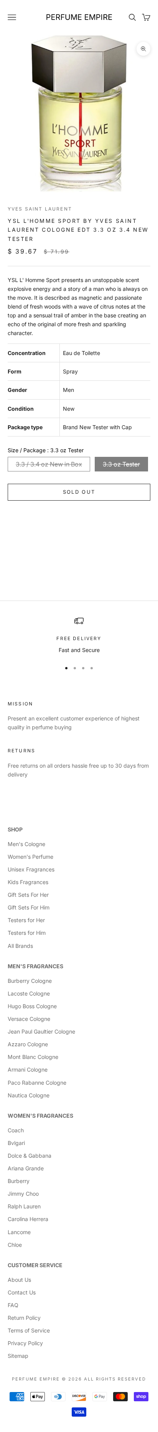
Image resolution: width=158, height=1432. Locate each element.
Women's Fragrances (40, 1115)
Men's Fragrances (35, 966)
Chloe (15, 1244)
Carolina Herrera (28, 1219)
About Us (19, 1279)
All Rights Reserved (115, 1379)
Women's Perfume (30, 856)
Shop (15, 829)
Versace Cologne (29, 1019)
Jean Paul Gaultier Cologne (41, 1031)
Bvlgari (16, 1143)
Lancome (19, 1232)
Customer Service (35, 1265)
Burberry (19, 1181)
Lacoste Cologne (29, 993)
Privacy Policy (25, 1343)
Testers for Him (27, 932)
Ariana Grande (26, 1168)
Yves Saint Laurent (40, 209)
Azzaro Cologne (28, 1044)
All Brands (20, 945)
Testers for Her (26, 920)
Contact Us (22, 1292)
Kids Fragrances (28, 882)
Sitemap (18, 1355)
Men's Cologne (26, 844)
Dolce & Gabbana (29, 1155)
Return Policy (24, 1317)
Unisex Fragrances (31, 869)
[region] (79, 635)
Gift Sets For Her (28, 894)
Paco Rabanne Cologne (37, 1082)
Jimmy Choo (23, 1193)
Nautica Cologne (28, 1095)
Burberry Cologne (30, 980)
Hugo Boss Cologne (32, 1006)
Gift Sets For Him (28, 907)
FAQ (13, 1305)
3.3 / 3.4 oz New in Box (49, 464)
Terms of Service (29, 1330)
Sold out (79, 492)
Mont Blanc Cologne (33, 1057)
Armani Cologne (28, 1069)
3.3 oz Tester (121, 464)
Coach (16, 1130)
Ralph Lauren (24, 1206)
